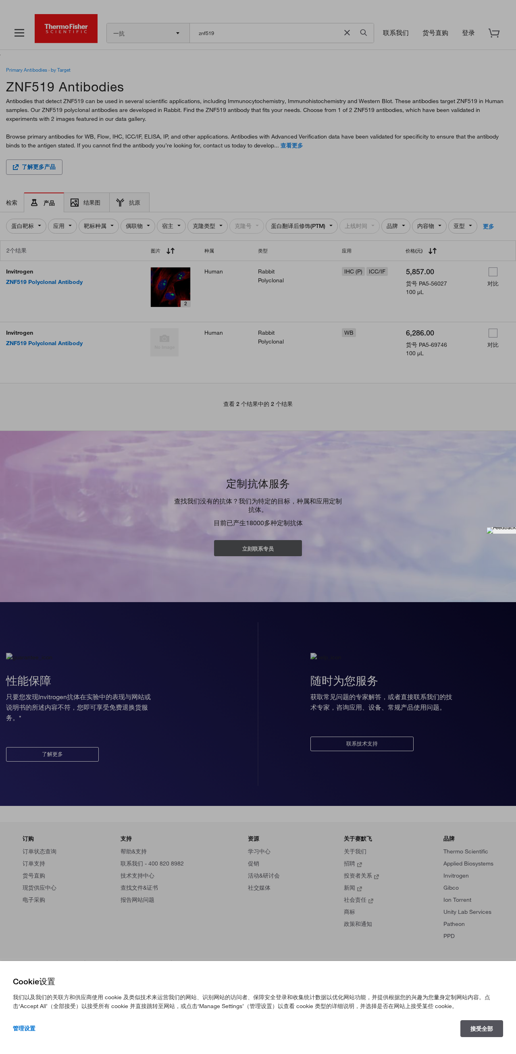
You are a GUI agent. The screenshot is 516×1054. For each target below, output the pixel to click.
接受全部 (481, 1028)
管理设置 (24, 1028)
